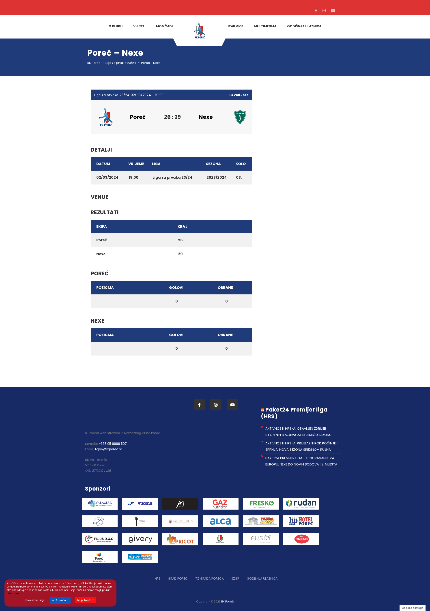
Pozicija (105, 287)
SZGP (235, 578)
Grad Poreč (178, 578)
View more (13, 593)
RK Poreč (227, 601)
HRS (157, 578)
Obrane (225, 287)
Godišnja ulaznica (262, 578)
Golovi (176, 287)
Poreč (138, 117)
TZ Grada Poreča (209, 578)
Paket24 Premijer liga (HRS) (294, 413)
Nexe (206, 117)
